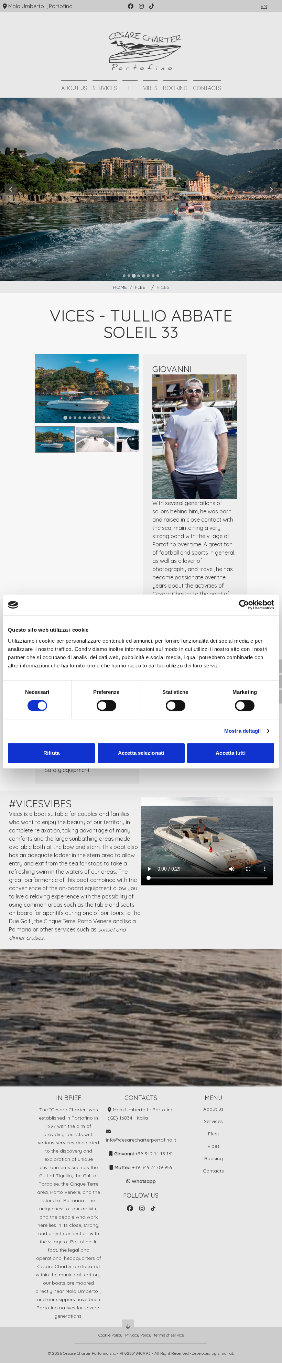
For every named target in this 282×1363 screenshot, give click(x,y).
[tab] (124, 275)
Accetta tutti (230, 753)
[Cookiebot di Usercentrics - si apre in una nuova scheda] (244, 605)
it (274, 6)
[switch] (106, 705)
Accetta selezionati (141, 753)
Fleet (130, 88)
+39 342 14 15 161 (154, 1154)
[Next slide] (270, 189)
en (264, 6)
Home (120, 287)
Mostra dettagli (242, 731)
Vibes (150, 88)
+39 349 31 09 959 (152, 1167)
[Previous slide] (11, 189)
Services (105, 88)
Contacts (207, 88)
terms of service (169, 1335)
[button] (55, 439)
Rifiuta (51, 753)
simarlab (225, 1353)
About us (74, 88)
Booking (175, 88)
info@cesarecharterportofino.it (141, 1140)
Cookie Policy (110, 1335)
